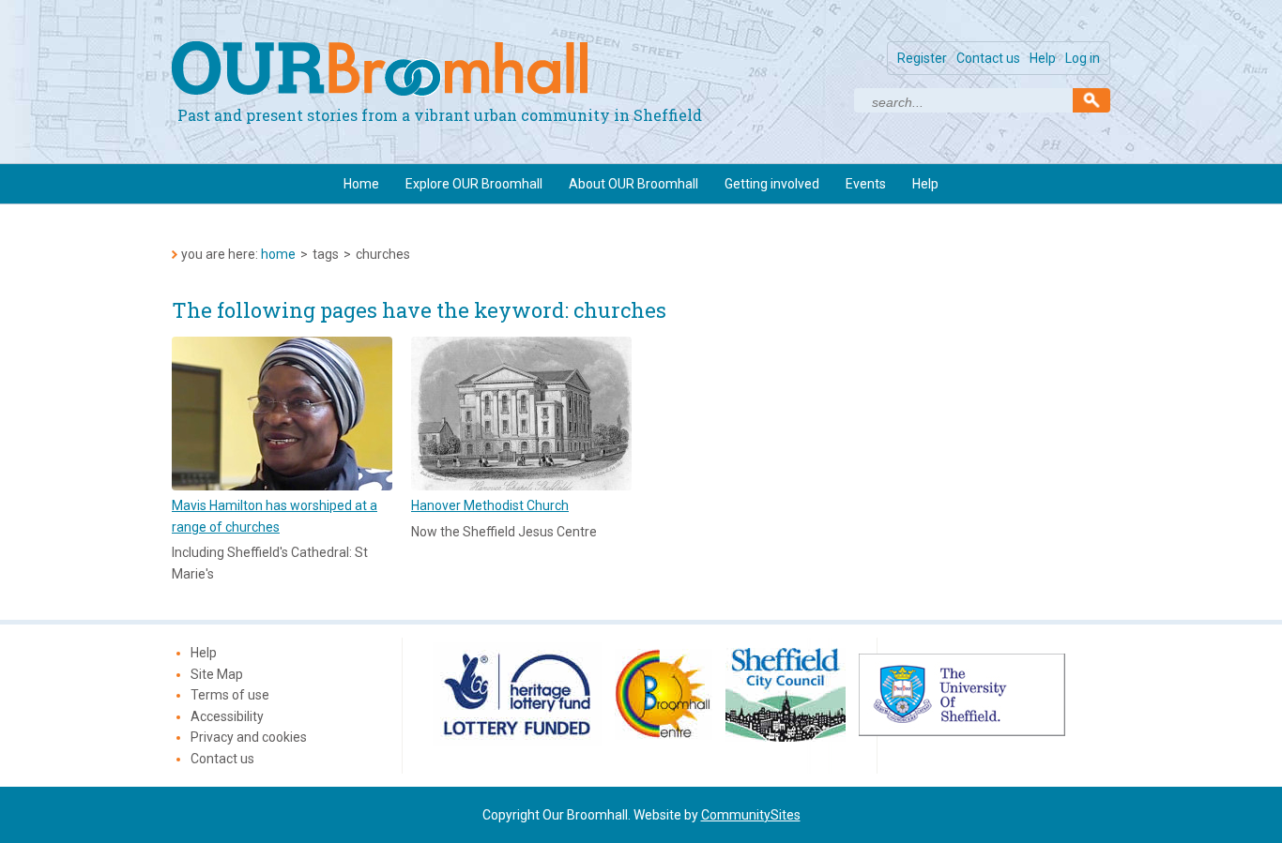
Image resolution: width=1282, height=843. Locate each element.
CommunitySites (751, 814)
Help (1043, 58)
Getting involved (772, 183)
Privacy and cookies (249, 737)
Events (866, 183)
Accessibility (227, 716)
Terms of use (230, 694)
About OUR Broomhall (633, 183)
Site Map (217, 674)
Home (361, 183)
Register (922, 58)
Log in (1082, 58)
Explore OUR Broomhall (473, 183)
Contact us (988, 58)
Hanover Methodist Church (490, 505)
